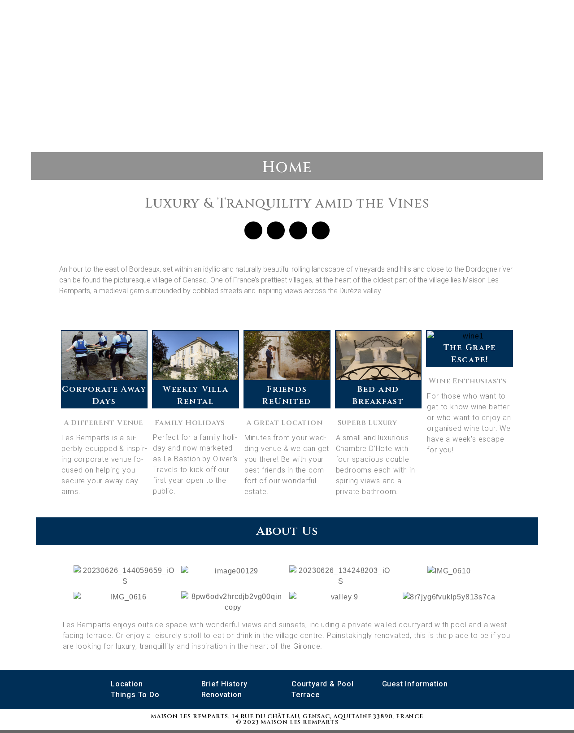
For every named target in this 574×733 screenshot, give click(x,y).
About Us (287, 531)
